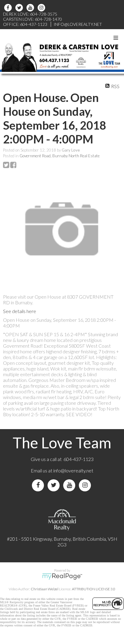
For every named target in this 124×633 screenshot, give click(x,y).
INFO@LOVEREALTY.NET (78, 24)
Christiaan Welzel (44, 589)
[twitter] (20, 7)
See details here (19, 311)
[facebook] (9, 7)
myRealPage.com (62, 576)
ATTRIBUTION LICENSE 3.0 (93, 589)
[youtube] (31, 7)
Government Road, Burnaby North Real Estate (60, 155)
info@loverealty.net (73, 470)
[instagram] (42, 7)
